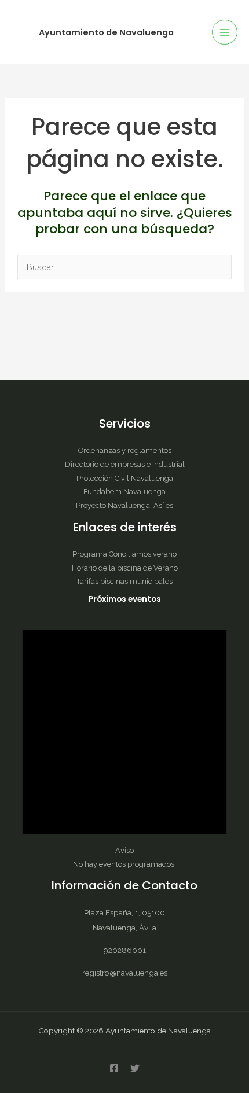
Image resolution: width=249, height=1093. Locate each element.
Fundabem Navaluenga (124, 491)
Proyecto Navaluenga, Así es (124, 505)
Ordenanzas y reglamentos (124, 450)
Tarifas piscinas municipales (124, 581)
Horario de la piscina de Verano (125, 568)
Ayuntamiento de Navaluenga (106, 32)
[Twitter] (135, 1068)
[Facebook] (114, 1068)
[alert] (124, 738)
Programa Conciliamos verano (124, 554)
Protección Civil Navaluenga (124, 478)
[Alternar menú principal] (224, 32)
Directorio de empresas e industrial (125, 464)
